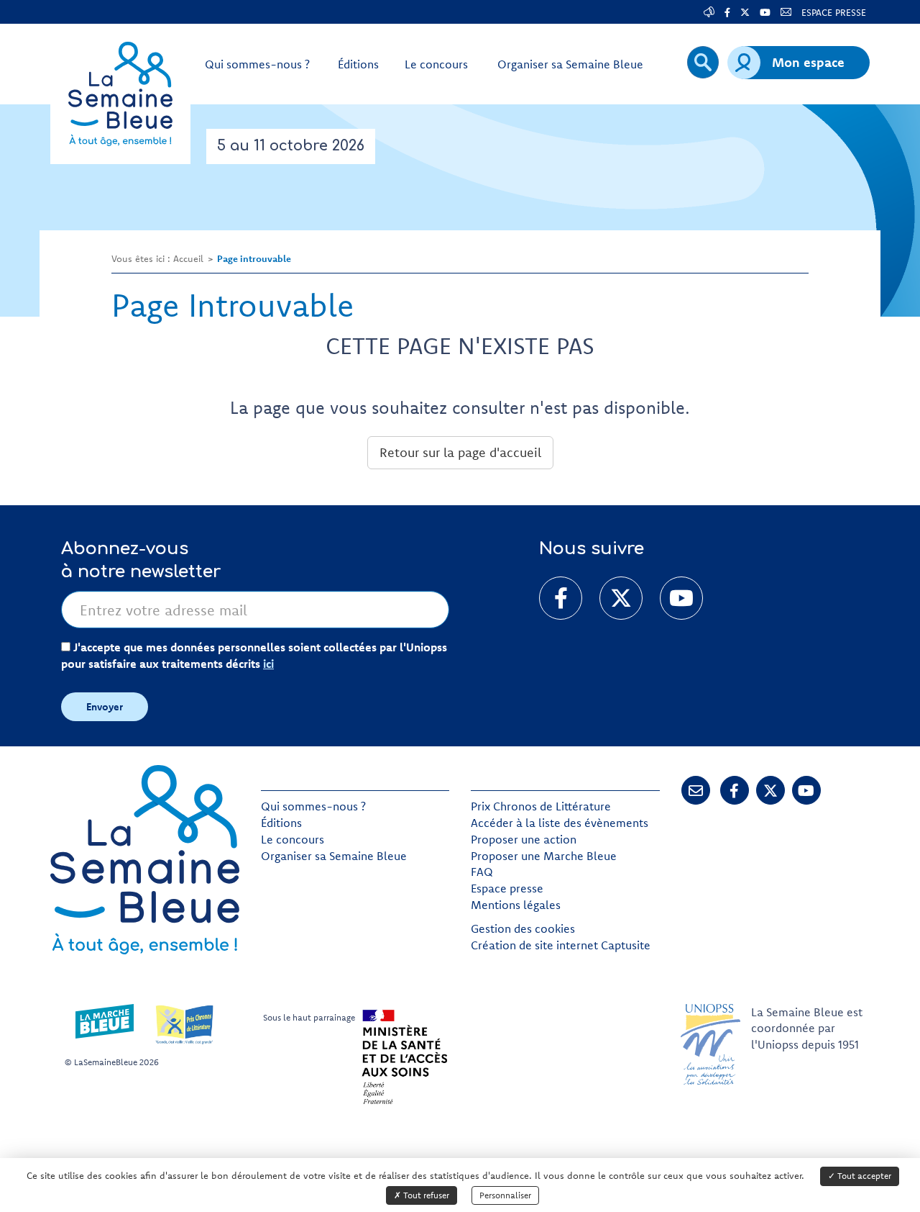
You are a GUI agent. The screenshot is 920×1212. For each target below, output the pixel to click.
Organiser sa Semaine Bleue (334, 856)
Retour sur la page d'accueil (460, 452)
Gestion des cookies (523, 928)
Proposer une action (523, 839)
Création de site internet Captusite (560, 945)
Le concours (292, 839)
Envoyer (104, 706)
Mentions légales (516, 904)
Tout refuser (425, 1195)
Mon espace (808, 62)
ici (268, 663)
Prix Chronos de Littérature (541, 806)
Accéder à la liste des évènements (559, 822)
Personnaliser (505, 1195)
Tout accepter (863, 1175)
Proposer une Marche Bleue (544, 856)
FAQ (482, 871)
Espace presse (507, 888)
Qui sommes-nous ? (313, 806)
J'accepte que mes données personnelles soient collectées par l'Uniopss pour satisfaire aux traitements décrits (254, 655)
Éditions (281, 822)
